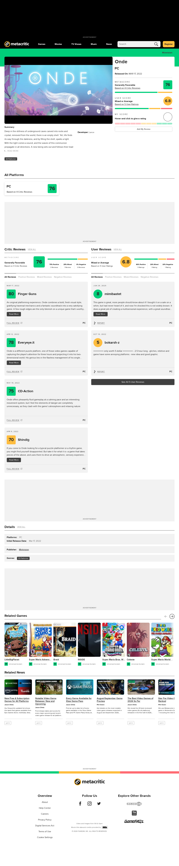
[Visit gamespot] (134, 805)
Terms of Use (44, 831)
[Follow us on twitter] (98, 805)
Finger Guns (22, 294)
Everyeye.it (21, 342)
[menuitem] (42, 44)
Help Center (45, 808)
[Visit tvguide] (134, 814)
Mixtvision (167, 52)
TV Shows (76, 44)
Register (168, 44)
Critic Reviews (14, 249)
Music (94, 44)
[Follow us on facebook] (80, 805)
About (45, 802)
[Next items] (172, 616)
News (109, 44)
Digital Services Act (44, 825)
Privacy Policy (44, 819)
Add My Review (143, 129)
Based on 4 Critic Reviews (127, 88)
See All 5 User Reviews (133, 382)
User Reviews (101, 249)
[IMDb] (105, 827)
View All (32, 249)
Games (41, 44)
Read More (14, 314)
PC (84, 323)
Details (9, 527)
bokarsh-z (108, 342)
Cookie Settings (45, 837)
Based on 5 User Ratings (127, 104)
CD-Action (21, 391)
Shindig (19, 439)
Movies (58, 44)
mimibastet (109, 294)
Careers (45, 814)
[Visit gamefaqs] (134, 822)
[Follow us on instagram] (89, 805)
